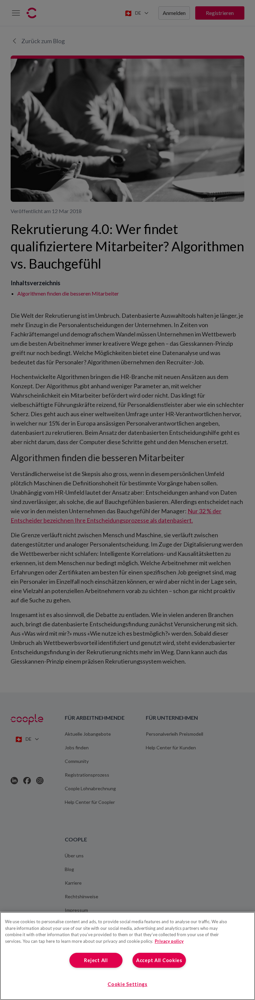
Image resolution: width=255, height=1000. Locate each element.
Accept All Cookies (159, 960)
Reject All (96, 960)
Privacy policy (169, 941)
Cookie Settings (127, 984)
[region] (127, 956)
